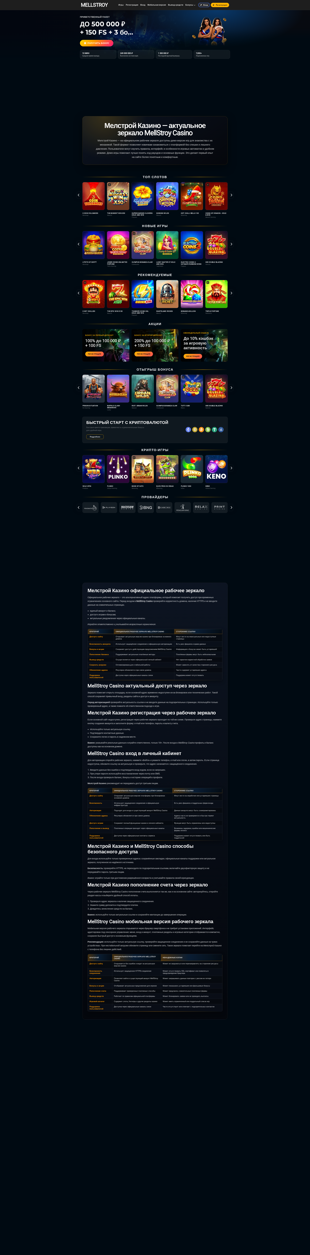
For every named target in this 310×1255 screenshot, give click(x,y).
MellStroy (94, 5)
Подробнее (95, 437)
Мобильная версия (156, 5)
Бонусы (189, 5)
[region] (155, 200)
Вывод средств (175, 5)
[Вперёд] (231, 195)
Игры (121, 5)
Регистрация (132, 5)
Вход (142, 5)
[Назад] (78, 195)
